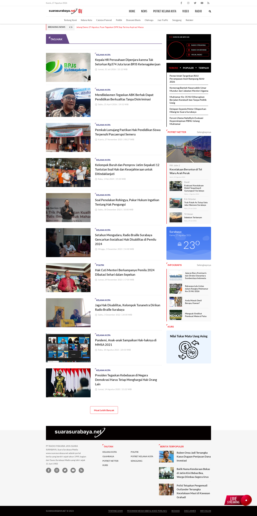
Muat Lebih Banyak (104, 410)
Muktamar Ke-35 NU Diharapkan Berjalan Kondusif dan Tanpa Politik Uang (188, 99)
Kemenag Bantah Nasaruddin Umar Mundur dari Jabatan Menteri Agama (189, 89)
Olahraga (149, 20)
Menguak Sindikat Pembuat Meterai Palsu (196, 314)
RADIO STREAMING (198, 45)
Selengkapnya (204, 132)
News (144, 11)
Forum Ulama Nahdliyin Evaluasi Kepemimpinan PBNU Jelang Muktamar (186, 120)
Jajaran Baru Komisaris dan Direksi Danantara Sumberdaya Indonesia (195, 275)
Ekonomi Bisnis (133, 20)
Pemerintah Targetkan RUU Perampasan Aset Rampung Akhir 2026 (187, 78)
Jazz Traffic (163, 20)
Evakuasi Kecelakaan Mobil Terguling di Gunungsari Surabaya (194, 188)
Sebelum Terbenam (193, 217)
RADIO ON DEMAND (198, 50)
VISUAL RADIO (196, 55)
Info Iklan (205, 510)
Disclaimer (190, 510)
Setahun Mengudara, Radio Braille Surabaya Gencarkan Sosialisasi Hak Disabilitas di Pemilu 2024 (125, 239)
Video (185, 11)
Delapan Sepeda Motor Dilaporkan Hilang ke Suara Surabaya (188, 110)
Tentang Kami (70, 20)
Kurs (105, 465)
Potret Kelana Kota (164, 11)
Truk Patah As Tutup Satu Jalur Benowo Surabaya (196, 203)
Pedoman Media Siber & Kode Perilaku (147, 510)
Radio (198, 11)
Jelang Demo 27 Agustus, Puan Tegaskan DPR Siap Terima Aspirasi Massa (110, 27)
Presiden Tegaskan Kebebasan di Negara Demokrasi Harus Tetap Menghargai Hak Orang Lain (126, 379)
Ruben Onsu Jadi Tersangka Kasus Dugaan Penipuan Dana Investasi (194, 456)
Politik (119, 20)
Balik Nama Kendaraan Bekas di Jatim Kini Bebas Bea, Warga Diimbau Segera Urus (193, 472)
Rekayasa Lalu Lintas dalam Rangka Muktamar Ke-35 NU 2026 (196, 288)
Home (132, 11)
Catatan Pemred (104, 20)
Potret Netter (110, 461)
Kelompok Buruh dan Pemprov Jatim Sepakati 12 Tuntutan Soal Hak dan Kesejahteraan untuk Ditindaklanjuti (127, 169)
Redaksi (189, 20)
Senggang (177, 20)
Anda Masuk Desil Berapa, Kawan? (193, 301)
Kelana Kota (86, 20)
